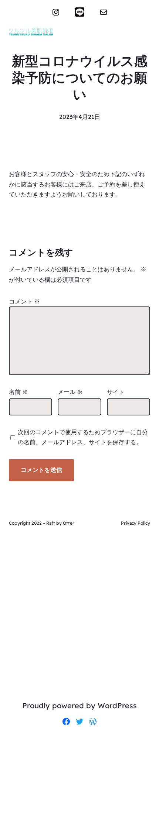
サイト (116, 391)
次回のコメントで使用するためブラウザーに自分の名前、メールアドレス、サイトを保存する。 (83, 437)
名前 (18, 391)
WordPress (117, 705)
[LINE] (79, 12)
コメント (24, 301)
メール (70, 391)
